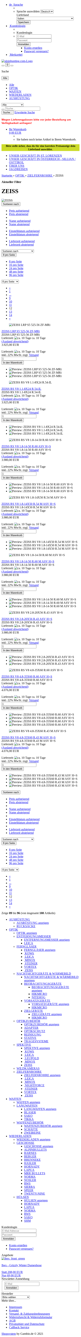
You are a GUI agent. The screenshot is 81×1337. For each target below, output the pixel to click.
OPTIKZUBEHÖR (28, 1021)
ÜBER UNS (16, 165)
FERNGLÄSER (27, 946)
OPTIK (13, 88)
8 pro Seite (15, 261)
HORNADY (32, 1166)
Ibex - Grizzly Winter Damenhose (22, 1265)
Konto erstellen (33, 47)
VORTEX (30, 966)
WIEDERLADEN (20, 94)
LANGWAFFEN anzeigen (40, 1109)
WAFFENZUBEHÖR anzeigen (43, 1126)
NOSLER (30, 1180)
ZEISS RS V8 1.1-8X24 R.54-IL (21, 388)
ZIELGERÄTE (33, 1010)
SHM (27, 1220)
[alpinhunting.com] (17, 61)
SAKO (28, 1115)
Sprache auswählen (28, 11)
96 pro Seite (16, 275)
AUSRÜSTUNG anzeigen (33, 922)
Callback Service (19, 1327)
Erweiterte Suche (25, 112)
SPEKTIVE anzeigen (37, 1048)
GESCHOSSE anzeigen (38, 1146)
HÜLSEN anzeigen (36, 1200)
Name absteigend (19, 224)
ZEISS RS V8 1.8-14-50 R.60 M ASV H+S (28, 561)
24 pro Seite (16, 268)
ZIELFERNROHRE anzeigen (42, 1075)
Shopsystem (9, 1333)
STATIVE (30, 1038)
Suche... (7, 112)
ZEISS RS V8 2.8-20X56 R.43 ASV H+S (27, 619)
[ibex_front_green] (13, 1258)
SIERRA (29, 1186)
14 (10, 315)
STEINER (30, 963)
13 (10, 311)
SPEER (28, 1190)
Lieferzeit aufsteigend (22, 241)
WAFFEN (15, 91)
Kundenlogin (17, 25)
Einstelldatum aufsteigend (24, 231)
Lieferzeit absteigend (21, 244)
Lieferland (23, 15)
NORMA (30, 1176)
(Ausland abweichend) (15, 341)
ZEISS (28, 970)
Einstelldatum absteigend (24, 234)
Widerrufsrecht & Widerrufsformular (30, 1317)
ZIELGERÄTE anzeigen (47, 1014)
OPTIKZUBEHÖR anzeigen (41, 1024)
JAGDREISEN (18, 169)
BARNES (30, 1153)
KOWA (29, 953)
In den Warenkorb (12, 362)
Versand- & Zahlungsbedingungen (29, 1313)
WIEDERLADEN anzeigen (33, 1139)
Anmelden (8, 1238)
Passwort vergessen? (36, 51)
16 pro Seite (16, 264)
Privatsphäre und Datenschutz (26, 1324)
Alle (11, 84)
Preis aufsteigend (19, 210)
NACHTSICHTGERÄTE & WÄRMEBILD (44, 973)
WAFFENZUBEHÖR (30, 1122)
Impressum (15, 1307)
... (10, 294)
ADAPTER (31, 1027)
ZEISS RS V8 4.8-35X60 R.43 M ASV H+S (29, 737)
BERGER (30, 1156)
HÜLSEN (23, 1197)
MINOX (29, 960)
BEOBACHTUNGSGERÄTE (43, 983)
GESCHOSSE (25, 1142)
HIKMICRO (39, 994)
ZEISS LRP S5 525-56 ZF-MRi (21, 331)
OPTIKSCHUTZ (34, 1031)
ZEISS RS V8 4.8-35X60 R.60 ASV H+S (27, 676)
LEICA (28, 943)
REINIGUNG (32, 1034)
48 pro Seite (16, 271)
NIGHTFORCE (34, 1085)
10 (10, 301)
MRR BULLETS (34, 1173)
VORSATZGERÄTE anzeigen (50, 1004)
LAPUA (29, 1170)
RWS (27, 1183)
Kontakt (14, 1310)
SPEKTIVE (24, 1044)
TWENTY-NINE (34, 1193)
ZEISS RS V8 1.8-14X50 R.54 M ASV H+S (29, 503)
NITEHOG (38, 997)
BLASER (30, 1112)
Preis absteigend (18, 214)
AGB (12, 1320)
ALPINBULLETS (35, 1149)
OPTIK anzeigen (27, 933)
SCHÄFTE (31, 1129)
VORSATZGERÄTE (37, 1000)
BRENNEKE (32, 1159)
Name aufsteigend (20, 220)
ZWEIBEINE (32, 1132)
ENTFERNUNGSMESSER (34, 936)
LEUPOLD (31, 1058)
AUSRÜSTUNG (19, 98)
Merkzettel (15, 54)
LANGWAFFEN (27, 1105)
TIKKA (29, 1119)
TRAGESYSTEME (36, 1041)
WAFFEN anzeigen (28, 1102)
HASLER (30, 1163)
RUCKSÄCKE (26, 926)
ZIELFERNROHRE (29, 1071)
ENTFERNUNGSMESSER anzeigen (47, 939)
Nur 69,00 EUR (12, 1273)
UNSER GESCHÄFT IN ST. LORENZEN (35, 155)
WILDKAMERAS (28, 1068)
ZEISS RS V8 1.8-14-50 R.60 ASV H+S (26, 446)
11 (10, 305)
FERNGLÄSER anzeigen (39, 950)
